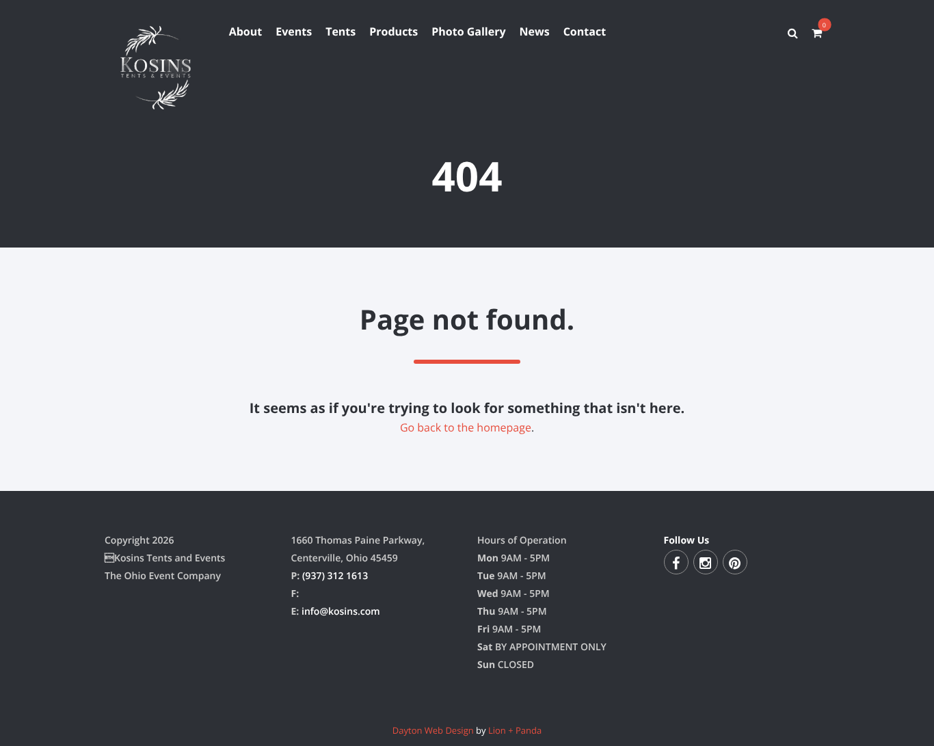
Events (294, 31)
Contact (584, 31)
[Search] (793, 32)
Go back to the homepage (465, 427)
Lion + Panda (515, 730)
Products (393, 31)
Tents (340, 31)
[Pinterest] (735, 562)
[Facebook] (676, 562)
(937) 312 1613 (335, 576)
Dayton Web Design (433, 730)
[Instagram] (705, 562)
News (535, 31)
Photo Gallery (468, 31)
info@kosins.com (341, 611)
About (246, 31)
